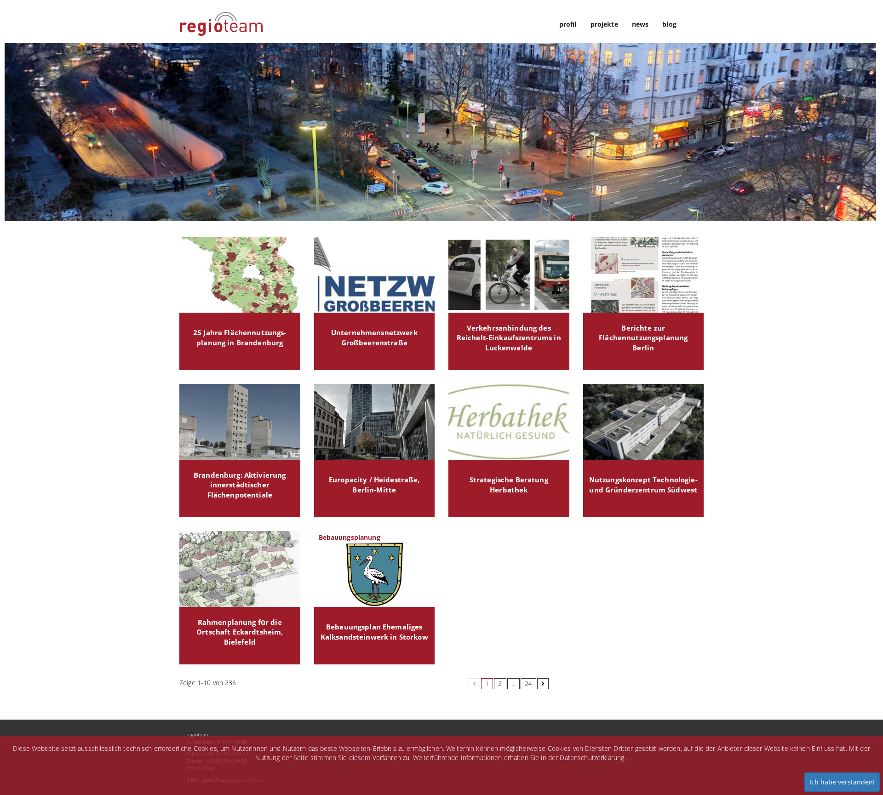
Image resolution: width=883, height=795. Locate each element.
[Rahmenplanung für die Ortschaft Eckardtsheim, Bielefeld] (239, 569)
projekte (604, 24)
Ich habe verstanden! (842, 782)
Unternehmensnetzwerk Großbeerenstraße (374, 338)
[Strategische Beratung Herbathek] (508, 422)
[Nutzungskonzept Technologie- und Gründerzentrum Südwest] (643, 422)
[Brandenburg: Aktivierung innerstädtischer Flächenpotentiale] (239, 422)
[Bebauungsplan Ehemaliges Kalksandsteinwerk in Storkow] (374, 569)
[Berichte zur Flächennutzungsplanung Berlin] (643, 275)
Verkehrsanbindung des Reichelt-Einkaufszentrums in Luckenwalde (509, 338)
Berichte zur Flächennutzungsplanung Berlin (643, 338)
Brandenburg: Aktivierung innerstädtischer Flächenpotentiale (240, 485)
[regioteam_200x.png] (221, 16)
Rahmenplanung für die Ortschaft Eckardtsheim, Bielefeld (239, 632)
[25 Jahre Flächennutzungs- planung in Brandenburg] (239, 275)
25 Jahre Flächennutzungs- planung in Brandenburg (240, 338)
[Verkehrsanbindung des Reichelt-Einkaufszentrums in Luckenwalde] (508, 275)
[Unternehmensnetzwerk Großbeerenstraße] (374, 275)
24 (528, 683)
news (640, 24)
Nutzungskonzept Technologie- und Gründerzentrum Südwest (643, 485)
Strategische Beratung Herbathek (509, 485)
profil (568, 24)
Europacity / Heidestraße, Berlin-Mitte (374, 485)
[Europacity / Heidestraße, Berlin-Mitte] (374, 422)
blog (669, 24)
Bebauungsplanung (349, 537)
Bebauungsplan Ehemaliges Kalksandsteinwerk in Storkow (374, 632)
